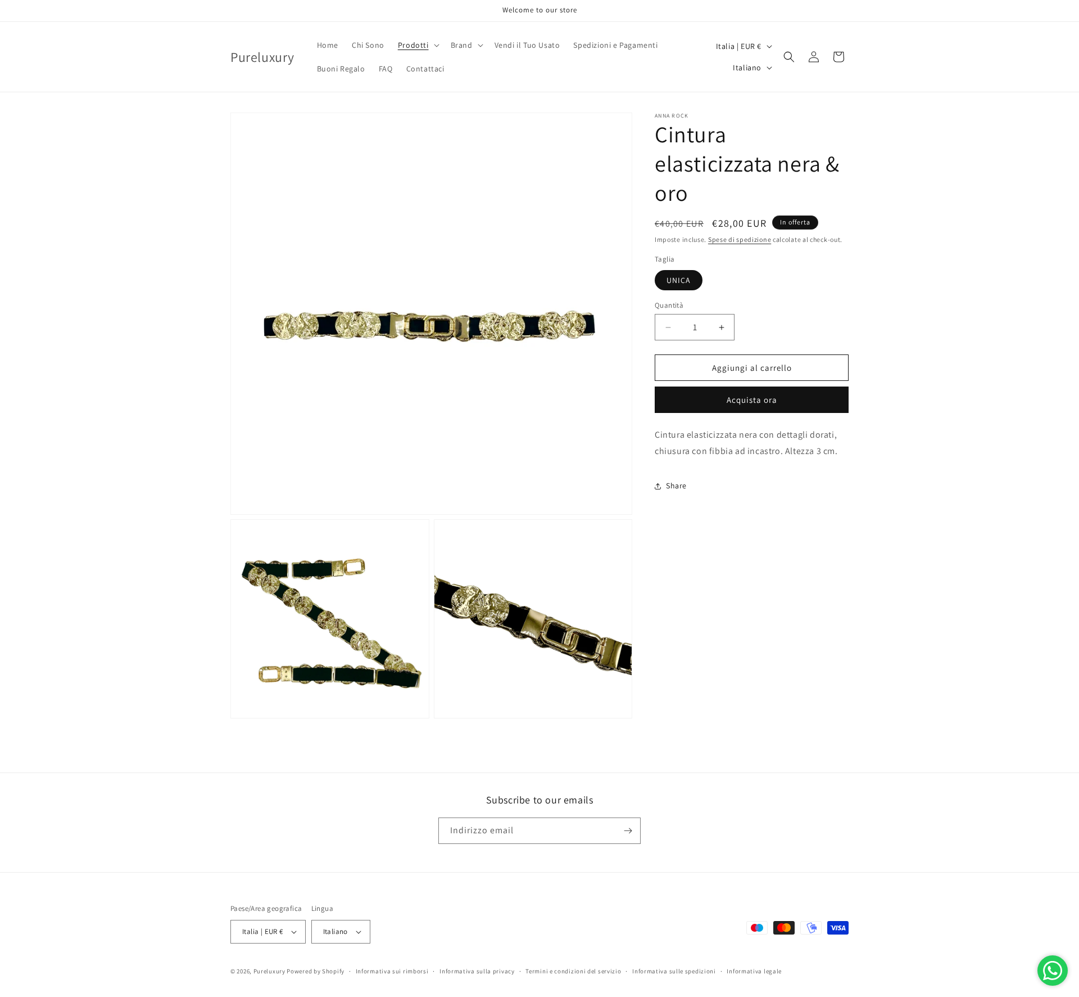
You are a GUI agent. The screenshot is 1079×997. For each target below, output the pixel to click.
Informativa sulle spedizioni (674, 971)
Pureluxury (269, 971)
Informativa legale (754, 971)
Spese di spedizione (739, 239)
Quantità (669, 305)
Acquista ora (752, 400)
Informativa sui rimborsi (392, 971)
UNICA (679, 280)
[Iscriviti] (627, 831)
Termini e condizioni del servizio (573, 971)
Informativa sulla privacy (477, 971)
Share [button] (676, 486)
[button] (417, 45)
